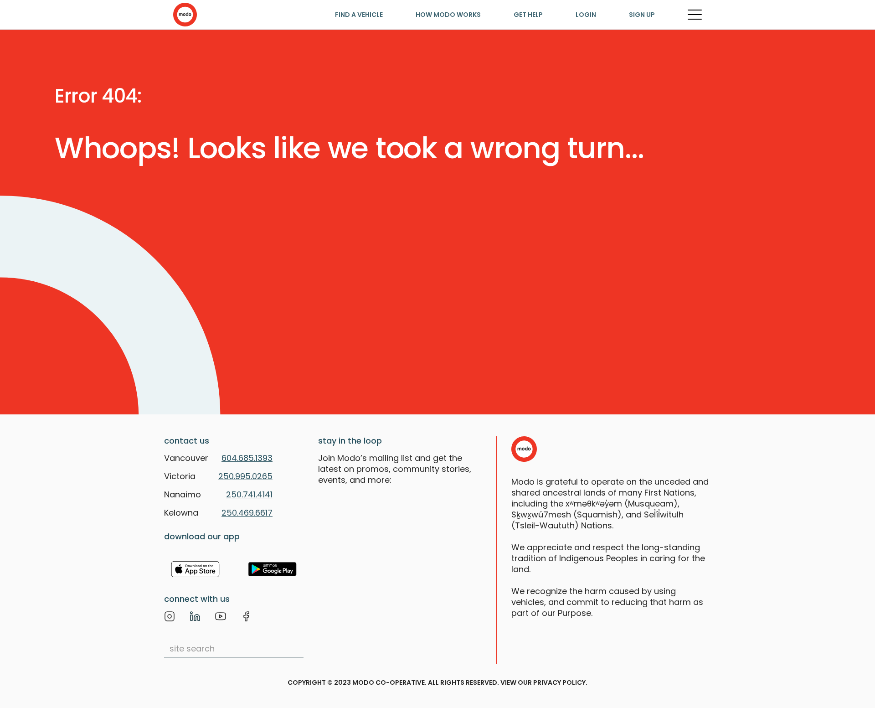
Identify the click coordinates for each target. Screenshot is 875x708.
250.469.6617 (247, 512)
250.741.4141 (249, 494)
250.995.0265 (245, 476)
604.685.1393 (247, 458)
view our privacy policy (543, 682)
